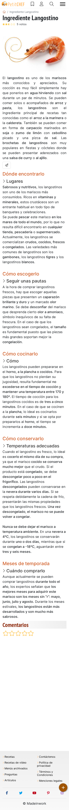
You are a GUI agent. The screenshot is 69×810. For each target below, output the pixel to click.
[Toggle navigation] (62, 4)
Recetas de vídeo (15, 762)
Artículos (10, 780)
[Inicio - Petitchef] (4, 11)
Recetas (10, 756)
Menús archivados (16, 768)
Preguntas (11, 774)
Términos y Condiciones (45, 773)
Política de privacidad (44, 764)
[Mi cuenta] (41, 4)
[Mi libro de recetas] (32, 4)
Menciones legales (50, 780)
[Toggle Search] (51, 4)
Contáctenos (47, 756)
